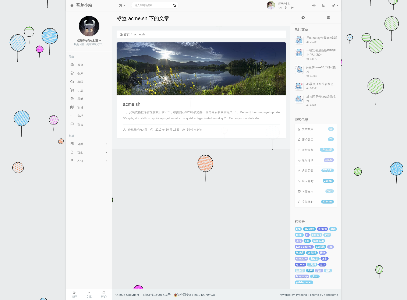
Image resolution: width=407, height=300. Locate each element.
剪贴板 (314, 258)
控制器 (300, 270)
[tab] (303, 17)
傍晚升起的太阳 (137, 129)
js (307, 234)
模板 (327, 270)
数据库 (300, 252)
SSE (310, 270)
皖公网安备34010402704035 (196, 294)
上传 (298, 240)
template (301, 258)
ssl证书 (312, 252)
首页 (127, 34)
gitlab (315, 276)
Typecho (301, 294)
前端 (333, 228)
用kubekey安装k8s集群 (321, 37)
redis (299, 234)
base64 (316, 234)
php (298, 228)
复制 (324, 258)
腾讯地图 (309, 228)
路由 (319, 270)
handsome (331, 294)
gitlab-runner (304, 282)
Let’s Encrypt (304, 246)
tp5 (330, 246)
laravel (322, 228)
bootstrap (302, 276)
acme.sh (131, 104)
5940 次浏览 (194, 129)
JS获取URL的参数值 (319, 84)
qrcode (300, 264)
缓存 (322, 252)
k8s (307, 240)
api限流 (320, 246)
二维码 (312, 264)
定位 (327, 234)
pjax (322, 264)
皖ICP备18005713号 (157, 294)
